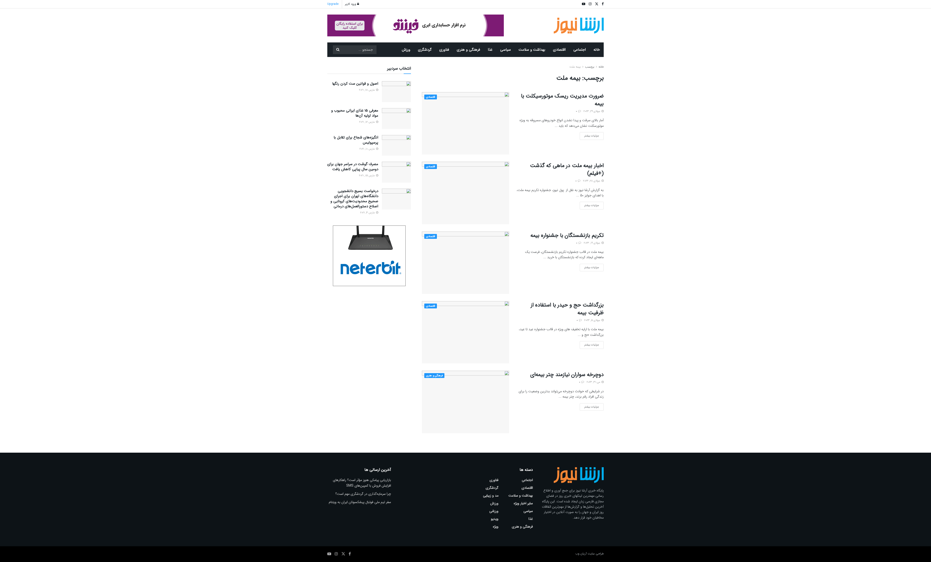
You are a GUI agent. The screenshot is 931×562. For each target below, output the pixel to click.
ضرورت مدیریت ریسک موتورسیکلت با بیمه (562, 100)
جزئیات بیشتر (589, 135)
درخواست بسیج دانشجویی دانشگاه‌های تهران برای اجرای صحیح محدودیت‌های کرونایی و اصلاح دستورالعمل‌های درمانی (354, 198)
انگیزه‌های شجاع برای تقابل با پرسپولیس (356, 140)
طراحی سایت (596, 553)
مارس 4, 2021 (368, 213)
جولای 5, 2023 (592, 320)
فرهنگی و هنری (468, 50)
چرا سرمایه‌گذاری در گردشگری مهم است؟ (363, 494)
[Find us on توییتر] (343, 554)
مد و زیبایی (490, 495)
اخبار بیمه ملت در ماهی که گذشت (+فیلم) (567, 169)
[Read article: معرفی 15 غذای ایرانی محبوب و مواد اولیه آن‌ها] (396, 118)
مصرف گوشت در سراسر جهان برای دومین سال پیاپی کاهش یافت (352, 166)
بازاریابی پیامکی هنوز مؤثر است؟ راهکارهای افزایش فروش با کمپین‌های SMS (362, 482)
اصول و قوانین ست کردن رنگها (355, 84)
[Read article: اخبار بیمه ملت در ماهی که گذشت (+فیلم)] (465, 193)
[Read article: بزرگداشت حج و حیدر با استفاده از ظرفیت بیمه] (465, 332)
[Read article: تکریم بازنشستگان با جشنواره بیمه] (465, 263)
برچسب (589, 66)
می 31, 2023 (594, 382)
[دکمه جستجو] (338, 49)
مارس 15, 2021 (367, 176)
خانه (597, 50)
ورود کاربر (351, 4)
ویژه (495, 526)
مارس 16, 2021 (367, 122)
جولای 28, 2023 (592, 181)
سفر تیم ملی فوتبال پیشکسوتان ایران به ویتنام (360, 502)
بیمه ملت (575, 66)
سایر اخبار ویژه (523, 503)
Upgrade (332, 4)
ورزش (406, 50)
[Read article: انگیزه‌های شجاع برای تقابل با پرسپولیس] (396, 145)
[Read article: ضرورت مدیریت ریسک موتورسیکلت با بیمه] (465, 123)
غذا (490, 50)
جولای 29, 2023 (592, 111)
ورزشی (493, 511)
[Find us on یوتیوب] (329, 554)
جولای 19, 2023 (592, 243)
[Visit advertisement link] (415, 25)
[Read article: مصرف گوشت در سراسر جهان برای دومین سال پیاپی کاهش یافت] (396, 172)
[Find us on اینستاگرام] (336, 554)
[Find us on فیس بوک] (350, 554)
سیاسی (505, 50)
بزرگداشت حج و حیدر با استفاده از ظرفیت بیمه (567, 309)
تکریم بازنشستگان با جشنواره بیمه (567, 235)
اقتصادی (559, 50)
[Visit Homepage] (579, 25)
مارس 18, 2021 (367, 90)
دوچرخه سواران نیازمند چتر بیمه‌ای (567, 374)
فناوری (444, 50)
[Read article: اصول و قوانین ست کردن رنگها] (396, 91)
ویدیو (494, 519)
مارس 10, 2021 (368, 149)
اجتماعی (579, 50)
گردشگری (425, 50)
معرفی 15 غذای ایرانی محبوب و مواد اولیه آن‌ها (354, 113)
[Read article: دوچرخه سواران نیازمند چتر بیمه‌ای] (465, 402)
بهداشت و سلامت (532, 50)
